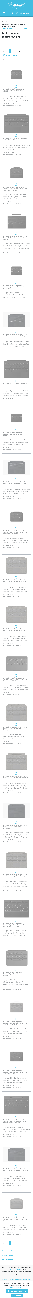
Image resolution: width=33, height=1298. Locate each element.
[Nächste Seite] (16, 51)
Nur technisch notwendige (17, 1291)
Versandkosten (15, 1269)
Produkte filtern (11, 55)
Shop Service (7, 1255)
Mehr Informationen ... (16, 1287)
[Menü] (4, 13)
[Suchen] (12, 13)
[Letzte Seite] (19, 51)
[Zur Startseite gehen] (16, 6)
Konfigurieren (17, 1295)
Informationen (7, 1259)
